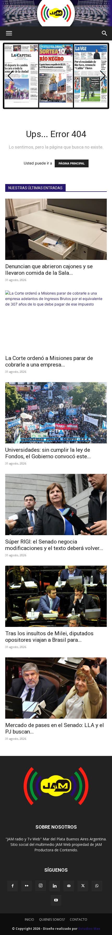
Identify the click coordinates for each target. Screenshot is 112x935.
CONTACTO (78, 919)
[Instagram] (40, 886)
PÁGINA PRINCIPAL (72, 163)
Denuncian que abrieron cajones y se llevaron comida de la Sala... (49, 269)
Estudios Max (89, 928)
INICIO (29, 919)
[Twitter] (83, 886)
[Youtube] (56, 900)
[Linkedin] (54, 886)
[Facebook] (12, 886)
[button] (9, 33)
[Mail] (69, 886)
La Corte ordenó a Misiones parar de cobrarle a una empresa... (49, 361)
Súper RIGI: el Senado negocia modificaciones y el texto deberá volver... (54, 545)
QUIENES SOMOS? (52, 919)
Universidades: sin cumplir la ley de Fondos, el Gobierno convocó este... (48, 453)
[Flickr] (26, 886)
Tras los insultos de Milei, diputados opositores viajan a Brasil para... (49, 636)
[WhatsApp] (97, 886)
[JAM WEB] (56, 13)
